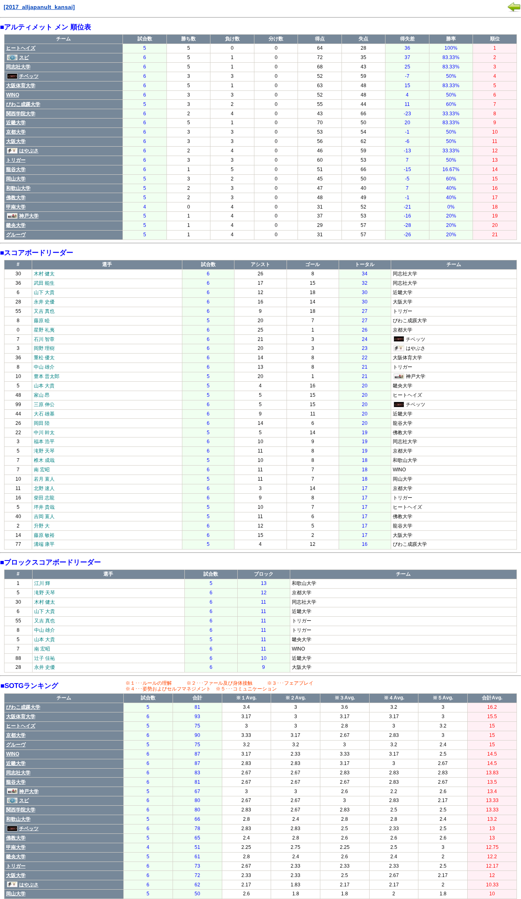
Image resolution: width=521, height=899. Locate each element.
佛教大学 (16, 197)
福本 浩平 (44, 441)
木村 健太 (44, 274)
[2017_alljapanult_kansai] (39, 7)
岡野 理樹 (44, 348)
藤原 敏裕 (44, 535)
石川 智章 (44, 339)
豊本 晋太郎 (46, 376)
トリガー (16, 160)
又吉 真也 (44, 311)
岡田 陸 (42, 423)
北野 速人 (44, 488)
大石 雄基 (44, 414)
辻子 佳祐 (44, 658)
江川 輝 (42, 583)
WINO (12, 95)
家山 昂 (42, 395)
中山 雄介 (44, 367)
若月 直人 (44, 479)
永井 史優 (44, 302)
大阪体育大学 (20, 85)
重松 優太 (44, 357)
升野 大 (42, 526)
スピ (24, 57)
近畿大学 (16, 122)
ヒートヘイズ (20, 48)
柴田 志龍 (44, 498)
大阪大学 (16, 141)
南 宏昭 (42, 470)
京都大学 (16, 132)
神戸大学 (29, 216)
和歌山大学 (18, 188)
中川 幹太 (44, 432)
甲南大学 (16, 207)
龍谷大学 (16, 169)
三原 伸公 (44, 404)
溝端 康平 (44, 544)
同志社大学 (18, 67)
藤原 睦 (42, 320)
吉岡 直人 (44, 516)
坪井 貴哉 (44, 507)
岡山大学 (16, 179)
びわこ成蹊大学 (23, 104)
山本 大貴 (44, 386)
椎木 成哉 (44, 460)
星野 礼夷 (44, 330)
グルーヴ (16, 234)
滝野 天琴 (44, 451)
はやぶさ (29, 151)
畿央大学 (16, 225)
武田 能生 (44, 283)
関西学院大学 (20, 113)
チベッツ (29, 76)
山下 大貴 (44, 292)
